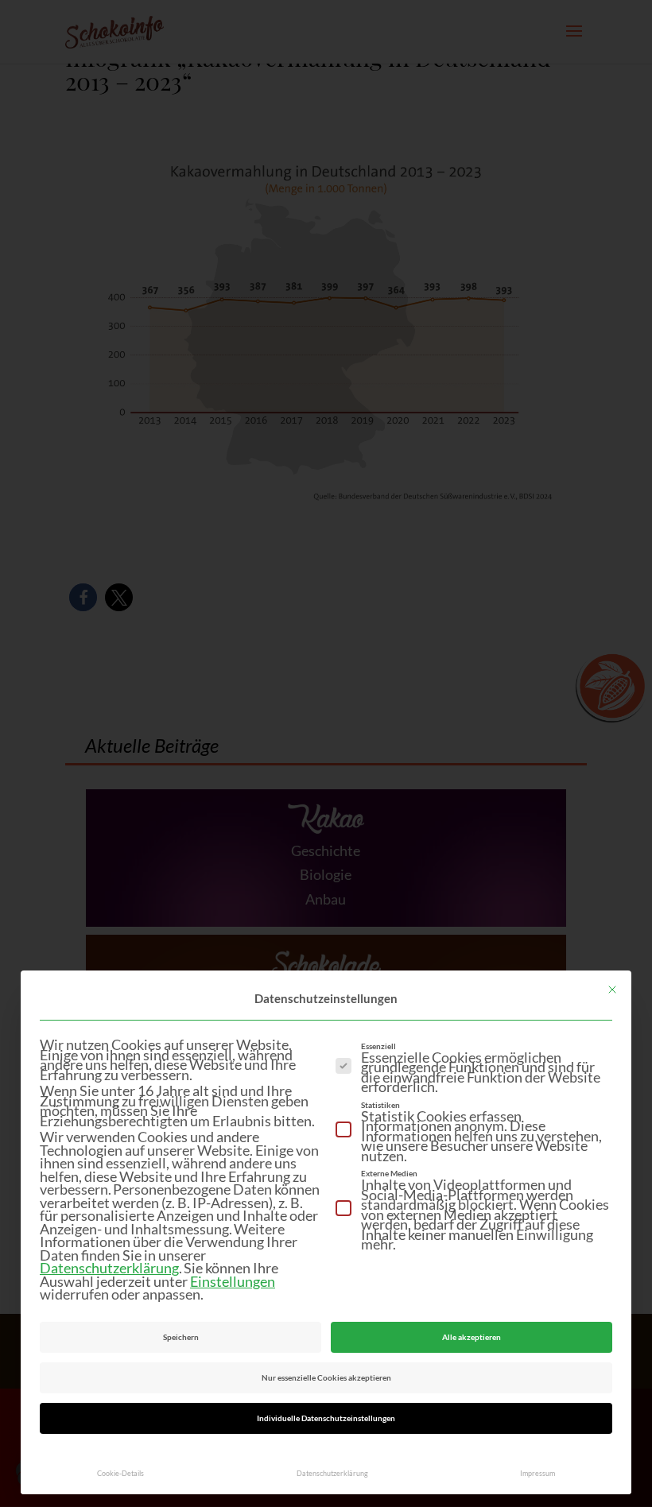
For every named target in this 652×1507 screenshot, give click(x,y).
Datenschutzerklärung (109, 1267)
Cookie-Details (120, 1473)
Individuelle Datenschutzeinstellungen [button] (326, 1418)
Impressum (537, 1473)
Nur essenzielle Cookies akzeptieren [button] (326, 1377)
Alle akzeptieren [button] (471, 1337)
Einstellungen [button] (232, 1281)
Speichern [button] (181, 1337)
